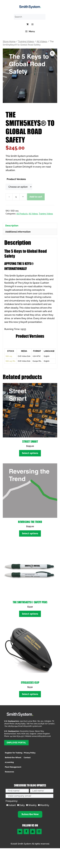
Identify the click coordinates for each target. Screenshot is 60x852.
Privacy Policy (29, 753)
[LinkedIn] (20, 831)
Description (11, 225)
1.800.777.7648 (38, 724)
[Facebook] (26, 831)
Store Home (9, 41)
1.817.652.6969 (20, 724)
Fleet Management (13, 767)
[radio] (11, 805)
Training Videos (26, 41)
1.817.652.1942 (13, 726)
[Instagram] (39, 831)
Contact (27, 757)
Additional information (18, 231)
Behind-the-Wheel (13, 757)
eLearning (9, 762)
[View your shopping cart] (27, 24)
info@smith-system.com (32, 726)
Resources (9, 772)
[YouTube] (32, 831)
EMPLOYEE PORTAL (16, 742)
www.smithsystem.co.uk (41, 736)
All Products (22, 214)
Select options (30, 453)
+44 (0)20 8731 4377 (16, 736)
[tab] (30, 226)
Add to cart (35, 196)
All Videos (42, 41)
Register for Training (13, 753)
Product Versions (16, 179)
